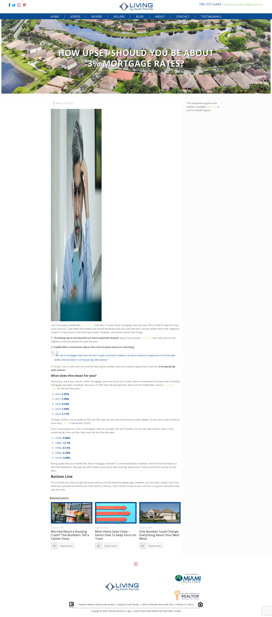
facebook (8, 5)
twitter (14, 5)
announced (88, 325)
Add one (212, 106)
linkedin (19, 5)
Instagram (136, 564)
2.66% (65, 423)
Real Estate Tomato (171, 611)
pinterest (24, 5)
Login (128, 611)
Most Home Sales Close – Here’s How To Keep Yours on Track (115, 535)
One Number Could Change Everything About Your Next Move (159, 535)
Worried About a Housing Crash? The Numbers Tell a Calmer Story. (70, 535)
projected (146, 338)
